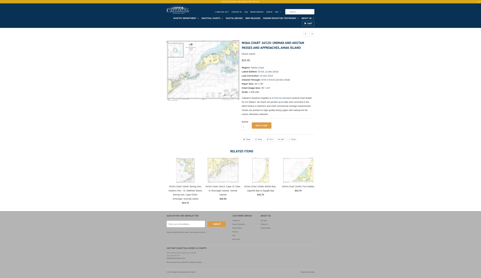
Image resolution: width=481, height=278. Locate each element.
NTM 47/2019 (268, 80)
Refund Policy (237, 228)
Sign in (269, 12)
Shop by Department (185, 18)
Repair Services (257, 12)
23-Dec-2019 (266, 76)
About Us (306, 18)
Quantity (245, 122)
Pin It (271, 139)
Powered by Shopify (307, 272)
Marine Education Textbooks (280, 18)
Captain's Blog (265, 228)
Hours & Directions (238, 224)
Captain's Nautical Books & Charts (183, 272)
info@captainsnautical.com (176, 258)
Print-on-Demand (282, 98)
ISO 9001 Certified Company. (192, 262)
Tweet (248, 139)
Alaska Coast (257, 67)
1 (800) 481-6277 (222, 12)
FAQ (246, 12)
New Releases (253, 18)
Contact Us (236, 12)
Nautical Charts (211, 18)
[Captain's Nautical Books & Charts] (178, 10)
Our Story (264, 220)
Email (293, 139)
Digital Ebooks (234, 18)
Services (235, 232)
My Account (236, 239)
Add (282, 139)
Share (260, 139)
